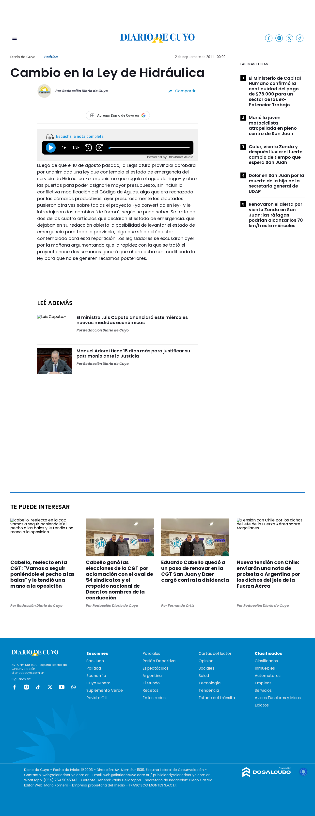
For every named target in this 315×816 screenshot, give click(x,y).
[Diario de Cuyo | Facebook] (269, 38)
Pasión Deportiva (158, 661)
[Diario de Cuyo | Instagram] (279, 38)
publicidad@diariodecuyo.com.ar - (183, 774)
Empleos (263, 683)
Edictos (262, 705)
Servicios (263, 690)
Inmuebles (265, 668)
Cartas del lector (215, 653)
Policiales (151, 653)
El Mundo (151, 683)
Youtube (62, 687)
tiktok (38, 687)
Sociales (206, 668)
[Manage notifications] (303, 772)
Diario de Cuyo (22, 56)
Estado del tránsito (217, 698)
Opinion (206, 661)
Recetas (150, 690)
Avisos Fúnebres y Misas (278, 698)
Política (51, 56)
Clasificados (266, 661)
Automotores (268, 675)
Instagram (26, 687)
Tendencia (209, 690)
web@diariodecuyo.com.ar (66, 774)
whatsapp (74, 687)
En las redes (154, 698)
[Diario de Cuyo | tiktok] (300, 38)
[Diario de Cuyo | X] (289, 38)
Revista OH (96, 698)
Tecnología (209, 683)
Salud (204, 675)
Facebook (14, 687)
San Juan (95, 661)
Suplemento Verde (104, 690)
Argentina (152, 675)
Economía (96, 675)
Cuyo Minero (98, 683)
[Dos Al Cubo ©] (266, 776)
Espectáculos (155, 668)
